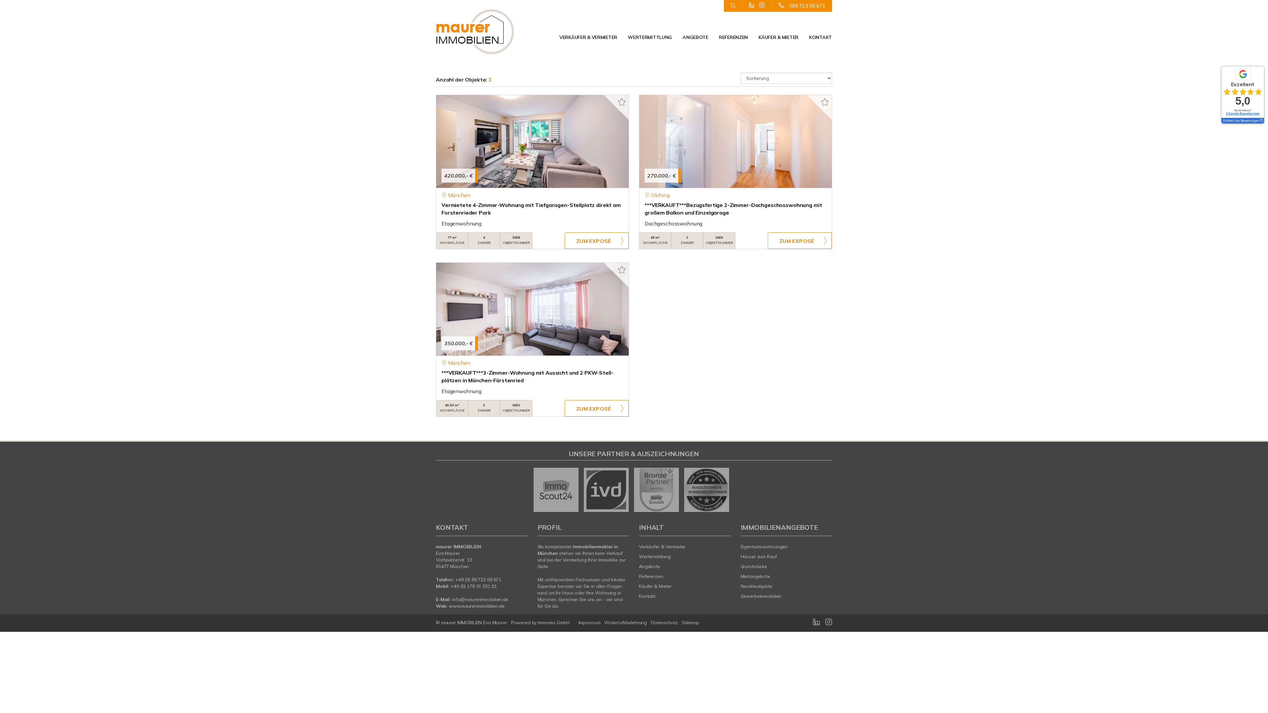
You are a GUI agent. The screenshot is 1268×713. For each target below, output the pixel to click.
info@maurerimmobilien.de (480, 599)
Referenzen (733, 37)
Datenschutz (664, 623)
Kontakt (820, 37)
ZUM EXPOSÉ (593, 241)
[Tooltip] (1261, 121)
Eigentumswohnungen (764, 547)
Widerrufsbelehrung (625, 623)
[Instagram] (762, 5)
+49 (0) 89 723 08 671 (478, 580)
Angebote (695, 37)
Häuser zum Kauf (759, 557)
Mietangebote (755, 576)
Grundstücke (754, 566)
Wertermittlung (650, 37)
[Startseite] (482, 31)
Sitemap (690, 623)
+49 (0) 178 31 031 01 (474, 586)
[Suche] (733, 6)
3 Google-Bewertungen (1242, 113)
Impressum (590, 623)
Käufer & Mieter (778, 37)
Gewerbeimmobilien (761, 596)
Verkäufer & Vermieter (588, 37)
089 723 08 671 (807, 6)
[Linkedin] (752, 5)
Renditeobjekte (756, 586)
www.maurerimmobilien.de (476, 606)
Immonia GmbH (554, 623)
